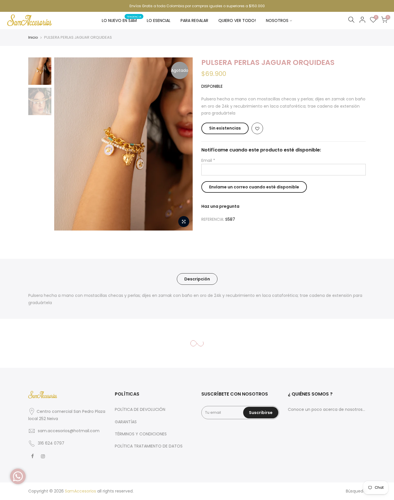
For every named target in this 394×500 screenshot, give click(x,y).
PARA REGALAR (194, 20)
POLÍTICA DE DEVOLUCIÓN (140, 409)
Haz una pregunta (220, 206)
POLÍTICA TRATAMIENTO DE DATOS (149, 446)
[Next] (183, 144)
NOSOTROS (277, 20)
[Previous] (64, 144)
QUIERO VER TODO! (237, 20)
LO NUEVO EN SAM (121, 19)
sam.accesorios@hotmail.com (69, 431)
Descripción (197, 279)
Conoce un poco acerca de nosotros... (326, 409)
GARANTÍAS (126, 422)
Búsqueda (356, 491)
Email (208, 160)
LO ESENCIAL (158, 20)
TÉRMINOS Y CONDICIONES (141, 434)
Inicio (33, 37)
